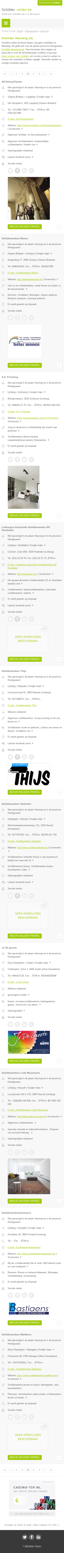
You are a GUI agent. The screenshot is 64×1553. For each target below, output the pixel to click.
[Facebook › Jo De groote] (17, 1024)
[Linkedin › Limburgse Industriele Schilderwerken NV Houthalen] (24, 619)
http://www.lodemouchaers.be (31, 1116)
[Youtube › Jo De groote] (31, 1024)
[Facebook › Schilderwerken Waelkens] (17, 1417)
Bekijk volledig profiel (25, 226)
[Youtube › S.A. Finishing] (31, 459)
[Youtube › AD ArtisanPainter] (31, 170)
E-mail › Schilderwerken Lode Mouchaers (28, 1110)
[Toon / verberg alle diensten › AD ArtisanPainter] (35, 143)
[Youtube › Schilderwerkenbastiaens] (31, 1295)
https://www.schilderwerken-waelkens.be (37, 1375)
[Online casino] (32, 1481)
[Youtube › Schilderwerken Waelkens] (31, 1417)
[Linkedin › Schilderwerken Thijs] (24, 757)
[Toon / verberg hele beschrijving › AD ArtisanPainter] (35, 135)
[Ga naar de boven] (59, 226)
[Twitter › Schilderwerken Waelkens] (10, 1417)
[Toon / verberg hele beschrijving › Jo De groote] (35, 995)
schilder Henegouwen (12, 49)
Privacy (38, 1546)
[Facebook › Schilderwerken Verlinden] (17, 895)
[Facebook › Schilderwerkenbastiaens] (17, 1295)
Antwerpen (13, 819)
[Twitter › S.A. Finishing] (10, 459)
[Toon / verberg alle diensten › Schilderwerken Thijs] (35, 729)
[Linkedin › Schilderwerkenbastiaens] (24, 1295)
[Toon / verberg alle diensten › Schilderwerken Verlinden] (35, 868)
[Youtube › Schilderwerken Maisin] (31, 318)
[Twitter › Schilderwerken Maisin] (10, 318)
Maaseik (22, 686)
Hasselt (22, 1087)
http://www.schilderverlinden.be (32, 847)
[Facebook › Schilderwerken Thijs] (17, 757)
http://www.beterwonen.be (29, 279)
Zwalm (30, 962)
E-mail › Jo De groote (18, 982)
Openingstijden (16, 1010)
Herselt (24, 819)
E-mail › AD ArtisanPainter (20, 119)
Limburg (12, 392)
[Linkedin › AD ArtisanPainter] (24, 170)
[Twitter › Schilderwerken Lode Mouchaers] (10, 1152)
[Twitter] (24, 1537)
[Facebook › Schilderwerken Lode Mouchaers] (17, 1152)
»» (51, 74)
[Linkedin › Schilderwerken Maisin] (24, 318)
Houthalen (23, 545)
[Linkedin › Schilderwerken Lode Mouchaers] (24, 1152)
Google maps (45, 96)
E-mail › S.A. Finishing (19, 411)
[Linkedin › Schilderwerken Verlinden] (24, 895)
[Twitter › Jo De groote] (10, 1024)
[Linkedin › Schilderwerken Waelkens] (24, 1417)
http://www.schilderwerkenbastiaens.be (36, 1253)
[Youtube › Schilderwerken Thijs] (31, 757)
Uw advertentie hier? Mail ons (32, 1513)
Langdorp (30, 96)
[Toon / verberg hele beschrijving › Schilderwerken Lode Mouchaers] (35, 1123)
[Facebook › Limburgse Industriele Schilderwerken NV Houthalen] (17, 619)
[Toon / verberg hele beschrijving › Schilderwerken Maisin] (35, 287)
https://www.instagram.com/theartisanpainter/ (39, 125)
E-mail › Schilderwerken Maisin (23, 273)
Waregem (32, 1349)
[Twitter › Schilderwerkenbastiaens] (10, 1295)
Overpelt (22, 1228)
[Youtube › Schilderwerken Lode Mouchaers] (31, 1152)
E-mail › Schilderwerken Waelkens (24, 1369)
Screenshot (16, 129)
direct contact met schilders (15, 56)
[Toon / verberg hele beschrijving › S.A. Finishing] (35, 429)
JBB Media (29, 1546)
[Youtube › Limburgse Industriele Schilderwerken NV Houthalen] (31, 619)
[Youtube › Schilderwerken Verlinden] (31, 895)
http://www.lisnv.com (27, 574)
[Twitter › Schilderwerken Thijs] (10, 757)
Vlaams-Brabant (16, 96)
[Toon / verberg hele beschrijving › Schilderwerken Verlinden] (35, 858)
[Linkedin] (38, 1537)
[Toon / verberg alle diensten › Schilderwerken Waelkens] (35, 1395)
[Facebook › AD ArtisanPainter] (17, 170)
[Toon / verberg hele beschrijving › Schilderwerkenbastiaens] (35, 1264)
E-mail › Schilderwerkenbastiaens (24, 1247)
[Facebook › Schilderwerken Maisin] (17, 318)
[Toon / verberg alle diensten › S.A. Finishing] (35, 438)
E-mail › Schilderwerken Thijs (22, 705)
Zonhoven (23, 392)
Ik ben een (50, 3)
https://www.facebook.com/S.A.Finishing (37, 418)
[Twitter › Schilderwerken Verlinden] (10, 895)
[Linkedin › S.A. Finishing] (24, 459)
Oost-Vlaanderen (16, 962)
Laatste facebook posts (21, 157)
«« (5, 74)
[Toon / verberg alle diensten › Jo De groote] (35, 1003)
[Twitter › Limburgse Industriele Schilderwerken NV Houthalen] (10, 619)
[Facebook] (31, 1537)
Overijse (30, 253)
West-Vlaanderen (16, 1349)
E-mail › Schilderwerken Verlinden (24, 841)
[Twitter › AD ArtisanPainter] (10, 170)
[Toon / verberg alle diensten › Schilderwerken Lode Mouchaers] (35, 1131)
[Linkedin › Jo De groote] (24, 1024)
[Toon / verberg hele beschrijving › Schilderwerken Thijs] (35, 720)
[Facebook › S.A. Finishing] (17, 459)
